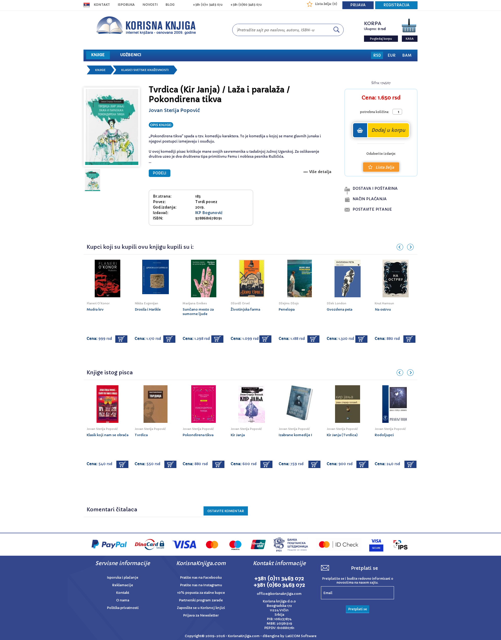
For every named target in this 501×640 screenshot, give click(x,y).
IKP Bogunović (209, 212)
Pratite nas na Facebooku (201, 577)
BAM (406, 55)
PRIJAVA (358, 5)
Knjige (100, 70)
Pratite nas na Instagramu (201, 585)
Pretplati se (357, 609)
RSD (377, 55)
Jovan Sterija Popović (174, 110)
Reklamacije (122, 585)
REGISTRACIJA (396, 5)
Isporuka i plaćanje (122, 577)
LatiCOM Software (301, 636)
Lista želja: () (326, 4)
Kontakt (102, 5)
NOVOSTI (150, 5)
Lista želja (384, 167)
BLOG (170, 5)
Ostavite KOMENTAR (225, 511)
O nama (122, 600)
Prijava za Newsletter (201, 615)
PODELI (159, 173)
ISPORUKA (126, 5)
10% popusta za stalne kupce (201, 592)
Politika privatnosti (123, 608)
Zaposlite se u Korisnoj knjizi (201, 608)
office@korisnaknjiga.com (279, 593)
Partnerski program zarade (201, 600)
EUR (391, 55)
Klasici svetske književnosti (145, 70)
